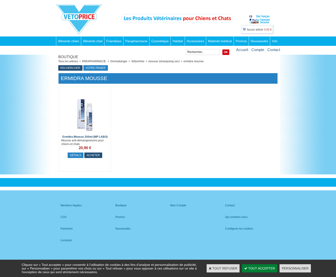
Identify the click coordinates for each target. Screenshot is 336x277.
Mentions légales (71, 205)
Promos (241, 41)
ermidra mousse (194, 61)
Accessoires (195, 41)
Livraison (66, 240)
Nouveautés (259, 41)
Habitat (178, 41)
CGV (64, 217)
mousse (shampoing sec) (164, 61)
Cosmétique (160, 41)
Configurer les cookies (239, 228)
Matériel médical (220, 41)
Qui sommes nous (236, 217)
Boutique (121, 205)
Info (274, 41)
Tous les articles (68, 61)
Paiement (66, 228)
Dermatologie (118, 61)
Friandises (113, 41)
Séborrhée (137, 61)
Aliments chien (68, 41)
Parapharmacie (136, 41)
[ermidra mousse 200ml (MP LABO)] (85, 133)
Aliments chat (92, 41)
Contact (273, 50)
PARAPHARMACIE (94, 61)
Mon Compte (178, 205)
